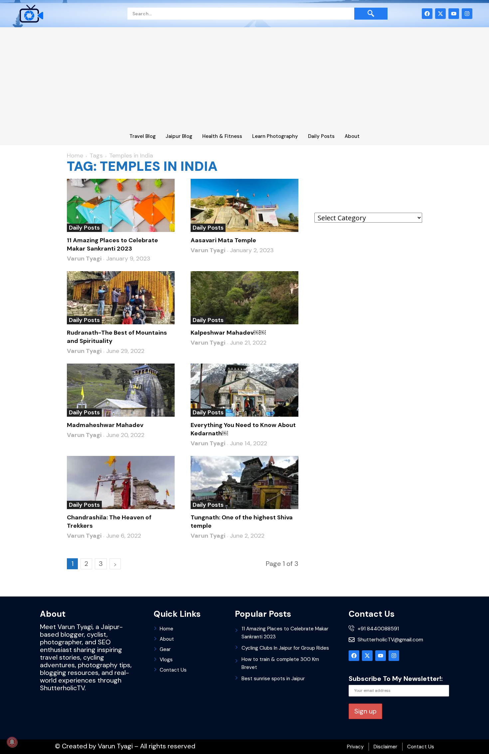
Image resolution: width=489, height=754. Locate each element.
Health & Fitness (222, 136)
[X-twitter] (440, 13)
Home (75, 156)
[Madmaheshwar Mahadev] (121, 390)
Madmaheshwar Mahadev (105, 425)
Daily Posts (321, 136)
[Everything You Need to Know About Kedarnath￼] (244, 390)
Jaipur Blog (179, 136)
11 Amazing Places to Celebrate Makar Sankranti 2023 (112, 244)
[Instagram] (467, 13)
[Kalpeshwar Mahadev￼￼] (244, 297)
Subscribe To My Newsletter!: (396, 678)
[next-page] (115, 563)
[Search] (371, 14)
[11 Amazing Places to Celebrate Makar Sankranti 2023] (121, 205)
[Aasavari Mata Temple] (244, 205)
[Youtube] (453, 13)
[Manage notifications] (12, 742)
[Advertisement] (244, 80)
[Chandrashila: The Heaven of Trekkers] (121, 482)
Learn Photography (275, 136)
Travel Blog (142, 136)
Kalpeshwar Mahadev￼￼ (228, 333)
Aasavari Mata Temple (223, 240)
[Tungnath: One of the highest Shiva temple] (244, 482)
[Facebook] (427, 13)
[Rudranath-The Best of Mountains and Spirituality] (121, 297)
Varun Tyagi (84, 259)
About (352, 136)
